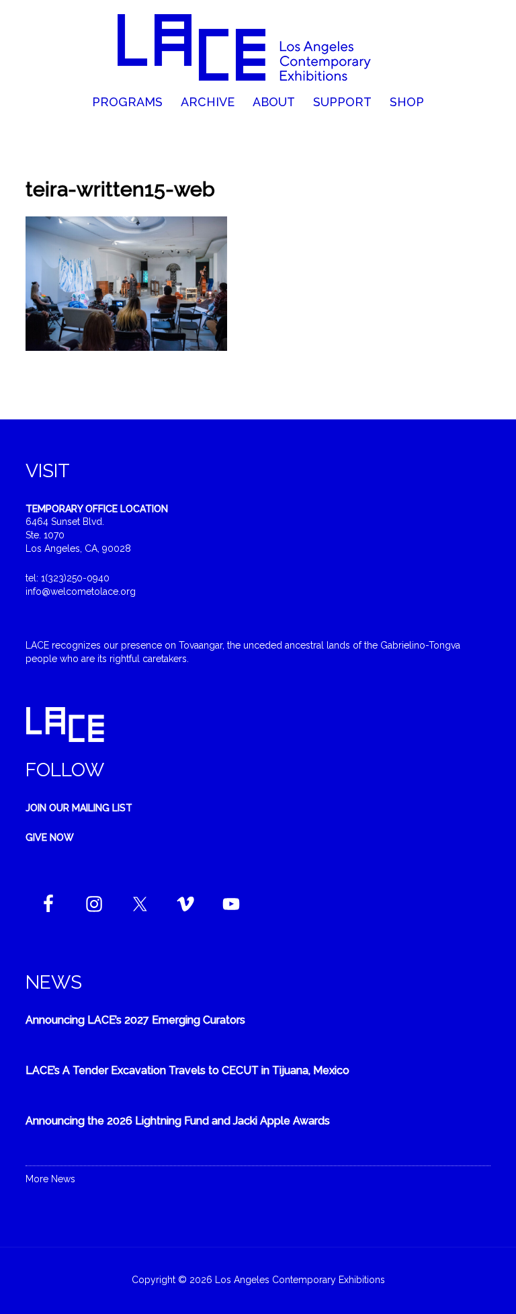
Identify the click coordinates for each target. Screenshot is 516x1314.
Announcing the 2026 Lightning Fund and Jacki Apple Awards (178, 1120)
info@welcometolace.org (81, 591)
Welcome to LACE (258, 47)
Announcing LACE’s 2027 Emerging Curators (135, 1020)
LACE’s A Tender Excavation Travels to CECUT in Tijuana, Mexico (187, 1070)
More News (50, 1179)
